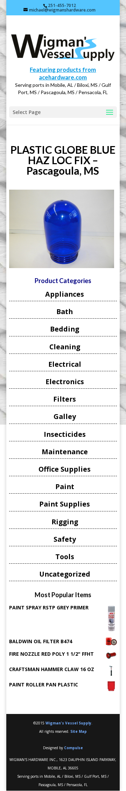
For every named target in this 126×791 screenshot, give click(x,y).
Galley (65, 416)
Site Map (78, 731)
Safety (65, 539)
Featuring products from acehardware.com (63, 73)
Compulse (73, 747)
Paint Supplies (64, 504)
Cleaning (64, 346)
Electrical (64, 364)
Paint (64, 486)
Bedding (64, 329)
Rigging (64, 521)
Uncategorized (64, 574)
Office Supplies (64, 469)
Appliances (64, 294)
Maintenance (65, 451)
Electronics (65, 381)
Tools (64, 556)
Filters (64, 399)
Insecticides (65, 434)
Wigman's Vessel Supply (68, 723)
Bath (64, 311)
